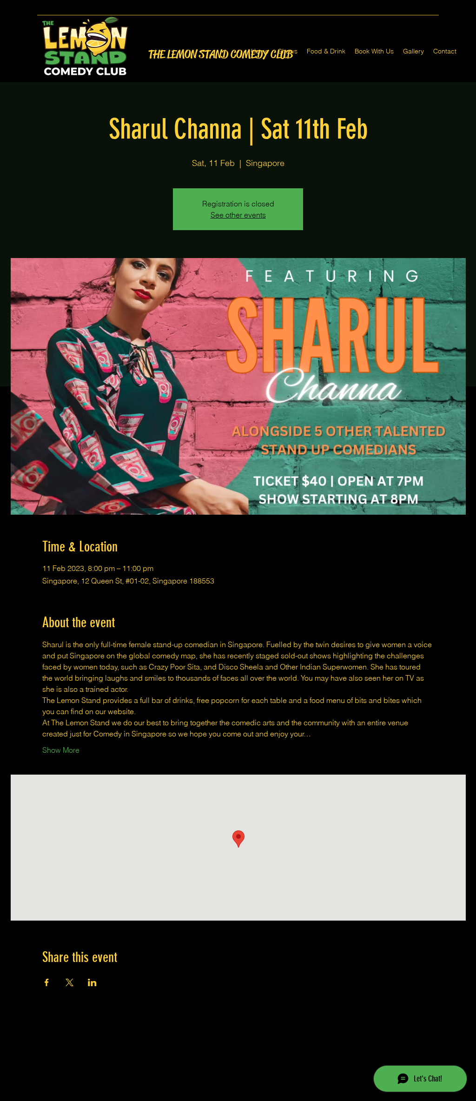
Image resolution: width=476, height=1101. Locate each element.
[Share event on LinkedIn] (92, 982)
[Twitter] (238, 1095)
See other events (238, 214)
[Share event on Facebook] (46, 982)
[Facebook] (224, 1095)
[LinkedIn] (252, 1095)
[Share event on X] (69, 982)
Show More (60, 750)
